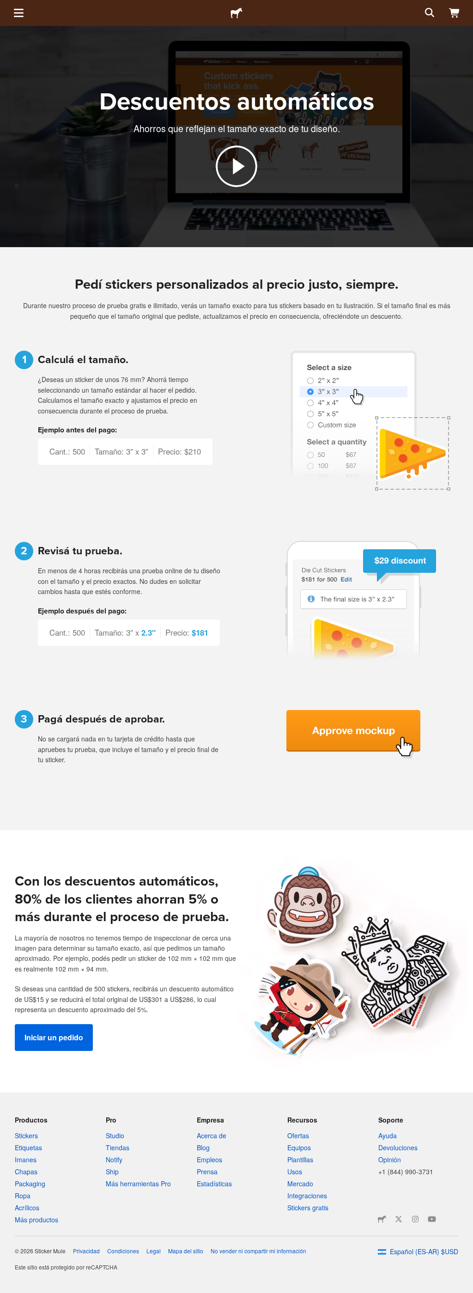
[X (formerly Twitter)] (398, 1219)
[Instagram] (415, 1219)
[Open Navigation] (18, 13)
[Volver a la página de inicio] (236, 13)
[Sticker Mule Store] (382, 1219)
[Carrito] (454, 13)
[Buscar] (429, 13)
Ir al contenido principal (7, 7)
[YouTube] (432, 1219)
